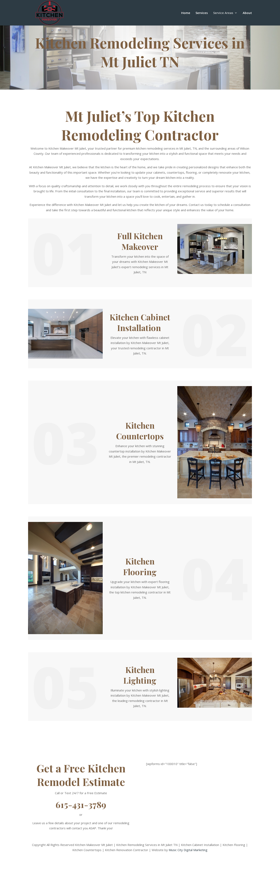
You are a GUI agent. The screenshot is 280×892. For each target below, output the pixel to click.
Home (185, 13)
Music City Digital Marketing (188, 850)
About (247, 13)
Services (202, 13)
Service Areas (223, 13)
